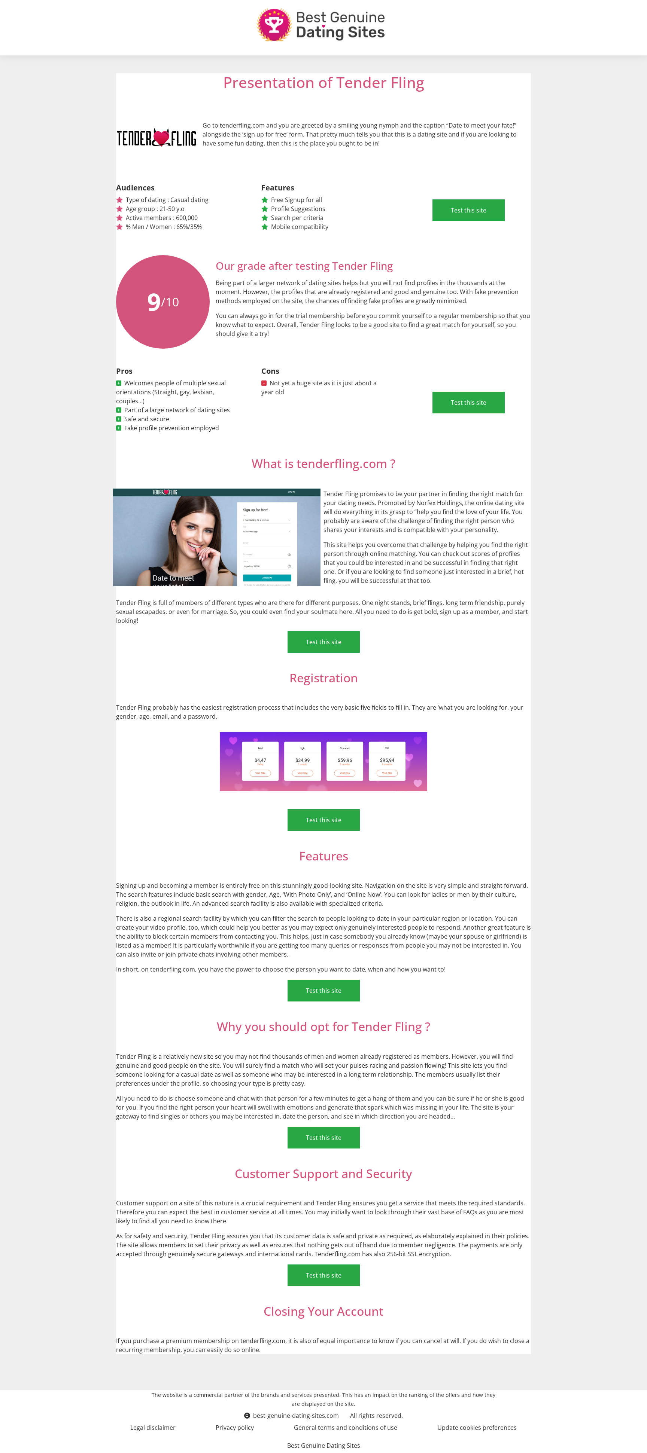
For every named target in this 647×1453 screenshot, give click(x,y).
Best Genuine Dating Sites (323, 1445)
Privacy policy (235, 1427)
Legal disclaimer (153, 1427)
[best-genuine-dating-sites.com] (320, 24)
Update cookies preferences (477, 1427)
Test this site (468, 210)
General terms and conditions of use (345, 1427)
